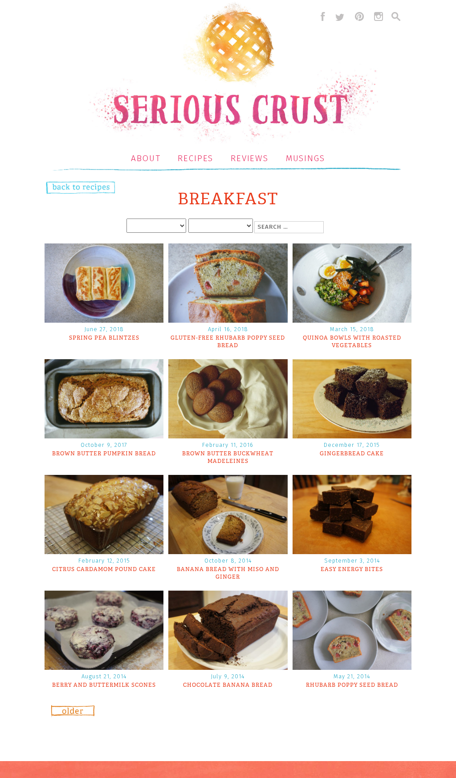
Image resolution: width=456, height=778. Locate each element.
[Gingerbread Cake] (352, 435)
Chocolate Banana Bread (228, 685)
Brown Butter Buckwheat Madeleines (227, 457)
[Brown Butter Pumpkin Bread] (104, 435)
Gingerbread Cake (352, 453)
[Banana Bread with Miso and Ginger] (227, 551)
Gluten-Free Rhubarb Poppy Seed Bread (228, 341)
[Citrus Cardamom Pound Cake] (104, 551)
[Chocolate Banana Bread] (227, 667)
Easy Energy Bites (352, 569)
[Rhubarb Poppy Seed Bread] (352, 667)
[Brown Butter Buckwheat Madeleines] (227, 435)
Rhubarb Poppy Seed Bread (352, 685)
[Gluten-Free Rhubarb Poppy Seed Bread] (227, 320)
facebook (320, 16)
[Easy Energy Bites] (352, 551)
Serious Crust (233, 74)
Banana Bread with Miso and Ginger (228, 573)
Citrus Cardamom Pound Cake (104, 569)
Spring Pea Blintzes (104, 337)
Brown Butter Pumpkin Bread (104, 453)
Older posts (73, 714)
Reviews (250, 158)
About (146, 158)
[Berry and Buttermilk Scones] (104, 667)
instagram (378, 16)
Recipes (195, 158)
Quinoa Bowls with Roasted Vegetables (352, 341)
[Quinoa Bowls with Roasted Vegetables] (352, 320)
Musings (305, 158)
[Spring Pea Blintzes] (104, 320)
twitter (339, 16)
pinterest (359, 16)
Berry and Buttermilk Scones (104, 685)
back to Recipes (71, 188)
